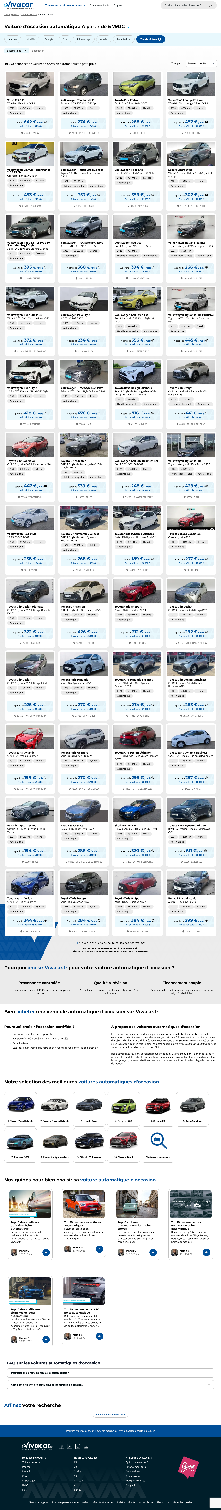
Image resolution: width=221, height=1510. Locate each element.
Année (103, 39)
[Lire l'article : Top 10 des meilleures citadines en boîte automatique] (46, 1339)
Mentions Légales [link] (38, 1502)
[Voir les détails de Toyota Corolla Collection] (191, 539)
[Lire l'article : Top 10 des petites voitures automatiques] (99, 1249)
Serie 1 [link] (78, 1490)
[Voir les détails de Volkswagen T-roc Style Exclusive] (83, 247)
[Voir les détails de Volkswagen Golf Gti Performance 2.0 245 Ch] (30, 175)
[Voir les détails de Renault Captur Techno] (30, 831)
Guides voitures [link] (134, 1476)
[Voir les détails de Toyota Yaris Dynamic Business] (137, 539)
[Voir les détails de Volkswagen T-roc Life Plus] (30, 320)
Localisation (124, 39)
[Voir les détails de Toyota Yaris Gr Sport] (137, 612)
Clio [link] (76, 1462)
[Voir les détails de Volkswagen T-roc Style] (30, 393)
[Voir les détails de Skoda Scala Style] (83, 831)
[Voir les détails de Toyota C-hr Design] (191, 393)
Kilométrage (83, 39)
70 (113, 943)
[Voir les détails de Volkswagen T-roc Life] (137, 175)
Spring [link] (77, 1471)
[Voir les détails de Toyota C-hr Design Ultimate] (30, 612)
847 (143, 943)
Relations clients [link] (126, 1502)
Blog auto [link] (131, 1485)
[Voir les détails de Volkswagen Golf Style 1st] (137, 320)
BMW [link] (25, 1485)
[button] (110, 1373)
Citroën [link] (26, 1476)
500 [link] (76, 1476)
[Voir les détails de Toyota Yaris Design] (30, 902)
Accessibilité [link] (146, 1502)
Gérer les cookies (182, 1502)
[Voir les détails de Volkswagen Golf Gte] (137, 247)
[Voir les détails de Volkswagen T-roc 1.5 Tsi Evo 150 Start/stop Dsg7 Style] (30, 247)
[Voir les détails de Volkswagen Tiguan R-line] (191, 466)
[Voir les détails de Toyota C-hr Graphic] (83, 466)
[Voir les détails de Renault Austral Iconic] (191, 902)
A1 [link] (75, 1485)
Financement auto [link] (136, 1467)
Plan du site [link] (163, 1502)
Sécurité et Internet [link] (102, 1502)
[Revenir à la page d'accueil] (19, 5)
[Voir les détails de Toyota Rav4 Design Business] (137, 393)
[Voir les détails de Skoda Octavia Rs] (137, 831)
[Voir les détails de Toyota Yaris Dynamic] (83, 685)
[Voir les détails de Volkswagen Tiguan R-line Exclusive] (191, 320)
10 (101, 943)
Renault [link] (26, 1471)
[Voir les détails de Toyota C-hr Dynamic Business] (83, 539)
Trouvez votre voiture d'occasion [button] (63, 5)
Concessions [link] (133, 1471)
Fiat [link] (24, 1490)
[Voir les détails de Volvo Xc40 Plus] (30, 104)
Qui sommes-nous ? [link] (137, 1462)
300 (127, 943)
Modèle (31, 39)
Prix (65, 39)
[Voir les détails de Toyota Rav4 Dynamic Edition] (191, 831)
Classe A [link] (78, 1480)
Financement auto (100, 5)
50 (109, 943)
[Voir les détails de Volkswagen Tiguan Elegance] (191, 247)
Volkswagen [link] (28, 1480)
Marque (13, 39)
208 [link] (76, 1467)
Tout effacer (37, 51)
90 (117, 943)
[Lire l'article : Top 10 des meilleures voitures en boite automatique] (206, 1252)
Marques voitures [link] (135, 1480)
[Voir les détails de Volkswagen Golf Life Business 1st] (137, 466)
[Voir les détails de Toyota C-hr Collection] (30, 466)
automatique (14, 51)
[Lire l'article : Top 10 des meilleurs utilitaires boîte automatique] (46, 1252)
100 (122, 943)
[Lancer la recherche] (210, 5)
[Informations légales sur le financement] (45, 122)
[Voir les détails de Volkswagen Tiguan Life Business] (83, 175)
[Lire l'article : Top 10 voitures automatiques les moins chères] (153, 1252)
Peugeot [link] (26, 1467)
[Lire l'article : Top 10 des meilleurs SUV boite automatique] (99, 1336)
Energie (49, 39)
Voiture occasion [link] (31, 1462)
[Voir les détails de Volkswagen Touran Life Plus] (83, 104)
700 (137, 943)
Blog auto (119, 5)
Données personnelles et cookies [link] (70, 1502)
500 (132, 943)
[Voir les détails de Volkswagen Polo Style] (83, 320)
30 (105, 943)
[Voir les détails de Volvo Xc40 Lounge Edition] (191, 104)
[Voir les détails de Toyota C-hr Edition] (137, 104)
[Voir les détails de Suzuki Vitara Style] (191, 175)
